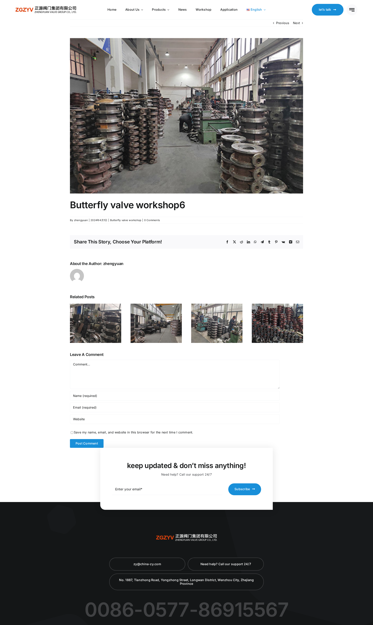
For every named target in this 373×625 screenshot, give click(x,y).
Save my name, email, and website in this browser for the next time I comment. (133, 432)
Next (296, 23)
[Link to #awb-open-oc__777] (351, 9)
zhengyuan (81, 220)
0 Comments (152, 220)
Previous (282, 23)
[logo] (46, 7)
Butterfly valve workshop (125, 220)
